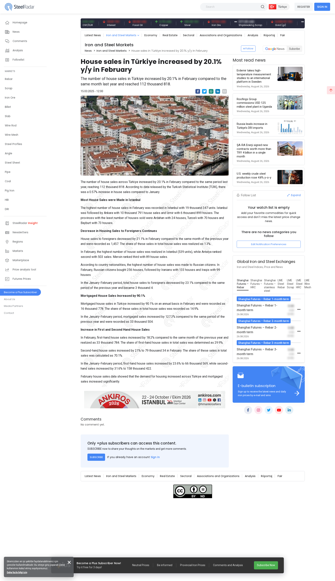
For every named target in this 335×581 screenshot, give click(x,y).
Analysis (253, 35)
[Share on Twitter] (204, 91)
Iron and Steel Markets (121, 35)
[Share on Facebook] (197, 91)
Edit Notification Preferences (268, 244)
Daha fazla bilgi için (17, 572)
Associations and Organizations (221, 35)
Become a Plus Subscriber (20, 292)
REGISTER (303, 7)
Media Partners (13, 306)
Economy (150, 35)
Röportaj (269, 35)
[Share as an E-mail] (224, 91)
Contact (9, 313)
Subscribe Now (266, 565)
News (88, 51)
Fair (282, 35)
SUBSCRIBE (96, 457)
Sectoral (188, 35)
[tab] (243, 284)
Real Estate (170, 35)
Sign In (155, 457)
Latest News (93, 35)
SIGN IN (322, 7)
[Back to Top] (331, 90)
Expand (295, 195)
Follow (249, 48)
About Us (9, 299)
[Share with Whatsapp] (211, 91)
